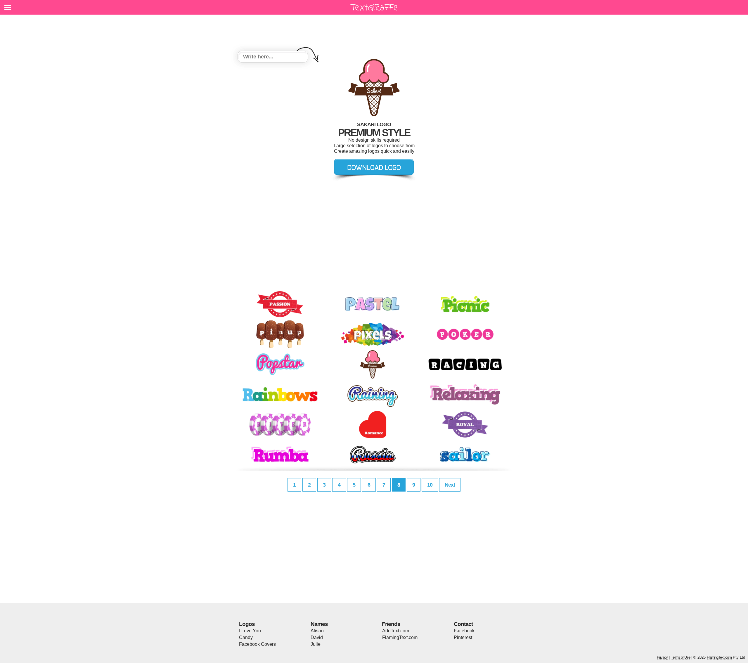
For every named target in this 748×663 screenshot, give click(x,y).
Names (319, 624)
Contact (463, 624)
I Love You (250, 630)
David (317, 637)
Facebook (464, 630)
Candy (246, 637)
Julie (316, 644)
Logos (247, 624)
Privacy (662, 657)
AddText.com (395, 630)
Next (450, 485)
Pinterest (463, 637)
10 (429, 485)
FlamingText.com (400, 637)
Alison (317, 630)
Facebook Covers (257, 644)
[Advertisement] (375, 29)
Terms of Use (680, 657)
